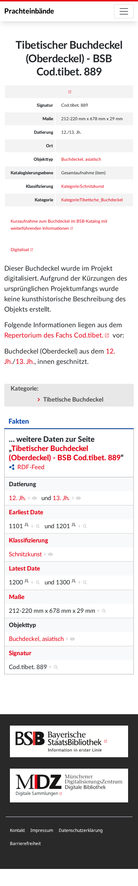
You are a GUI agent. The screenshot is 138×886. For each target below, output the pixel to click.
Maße (16, 597)
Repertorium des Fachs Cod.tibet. (53, 335)
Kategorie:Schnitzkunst (82, 186)
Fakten (18, 421)
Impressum (41, 830)
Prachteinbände (29, 11)
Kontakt (17, 830)
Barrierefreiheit (25, 843)
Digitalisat (20, 250)
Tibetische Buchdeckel (73, 400)
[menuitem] (17, 830)
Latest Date (24, 569)
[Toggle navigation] (124, 11)
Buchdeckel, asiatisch (81, 159)
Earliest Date (26, 512)
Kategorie (24, 389)
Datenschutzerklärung (81, 830)
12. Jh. (17, 498)
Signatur (20, 653)
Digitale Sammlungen (37, 793)
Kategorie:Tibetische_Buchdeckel (92, 200)
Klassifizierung (28, 540)
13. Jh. (25, 362)
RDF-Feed (31, 467)
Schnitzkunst (25, 554)
